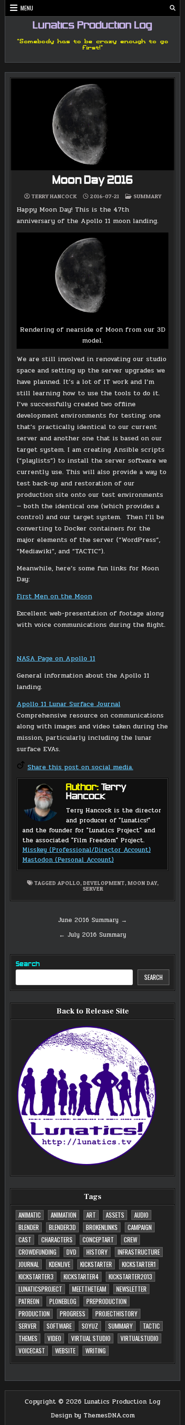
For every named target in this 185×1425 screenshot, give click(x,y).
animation (63, 1215)
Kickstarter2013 (130, 1276)
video (54, 1338)
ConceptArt (98, 1239)
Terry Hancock (54, 196)
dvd (71, 1252)
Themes (27, 1338)
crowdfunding (37, 1252)
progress (72, 1313)
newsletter (131, 1289)
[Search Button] (172, 8)
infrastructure (139, 1252)
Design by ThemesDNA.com (93, 1415)
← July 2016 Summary (92, 935)
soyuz (90, 1326)
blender (28, 1227)
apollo (68, 882)
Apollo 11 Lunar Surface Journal (68, 704)
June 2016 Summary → (92, 920)
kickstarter (96, 1264)
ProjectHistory (116, 1313)
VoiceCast (31, 1350)
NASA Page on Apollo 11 (56, 658)
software (59, 1326)
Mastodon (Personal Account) (68, 860)
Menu (26, 8)
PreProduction (106, 1301)
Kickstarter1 (139, 1264)
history (97, 1252)
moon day (142, 882)
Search (28, 964)
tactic (151, 1326)
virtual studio (91, 1338)
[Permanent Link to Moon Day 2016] (93, 124)
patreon (28, 1301)
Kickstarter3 (36, 1276)
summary (120, 1326)
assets (115, 1215)
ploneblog (62, 1301)
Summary (147, 196)
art (91, 1215)
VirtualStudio (139, 1338)
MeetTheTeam (89, 1289)
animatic (29, 1215)
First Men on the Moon (54, 596)
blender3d (62, 1227)
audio (141, 1215)
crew (130, 1239)
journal (28, 1264)
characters (57, 1239)
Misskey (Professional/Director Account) (86, 850)
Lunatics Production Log (92, 26)
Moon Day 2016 (92, 180)
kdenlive (59, 1264)
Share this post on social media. (80, 767)
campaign (140, 1227)
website (65, 1350)
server (93, 888)
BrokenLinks (102, 1227)
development (104, 882)
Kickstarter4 (81, 1276)
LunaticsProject (40, 1289)
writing (95, 1350)
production (34, 1313)
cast (24, 1239)
